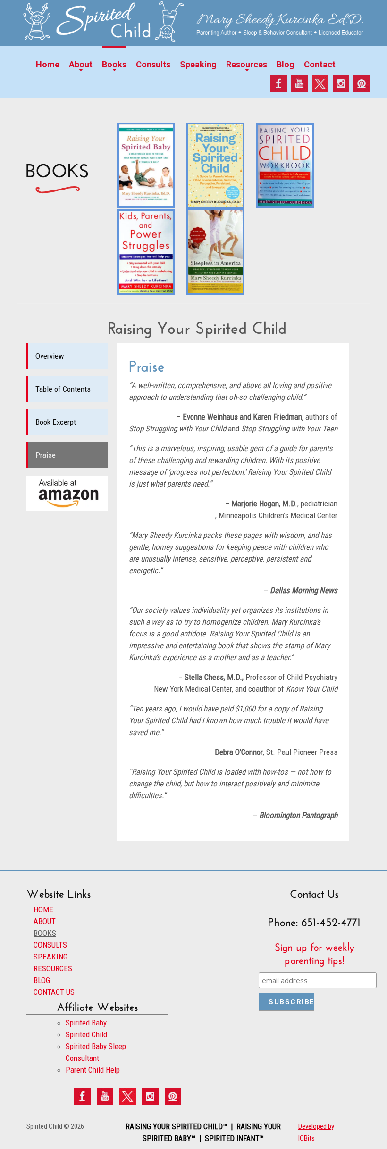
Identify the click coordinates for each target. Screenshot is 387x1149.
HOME (43, 909)
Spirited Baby (86, 1022)
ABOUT (45, 921)
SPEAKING (50, 956)
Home (47, 64)
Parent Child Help (93, 1070)
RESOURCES (53, 968)
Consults (153, 64)
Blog (285, 64)
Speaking (198, 64)
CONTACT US (54, 992)
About (81, 64)
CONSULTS (50, 945)
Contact (320, 64)
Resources (246, 64)
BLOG (42, 980)
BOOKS (45, 933)
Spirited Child (86, 1034)
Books (114, 64)
